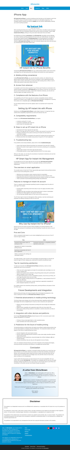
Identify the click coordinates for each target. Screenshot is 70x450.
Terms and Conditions (41, 446)
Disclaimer (27, 446)
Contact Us (37, 8)
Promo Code (27, 429)
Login (27, 8)
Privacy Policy (32, 446)
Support (26, 433)
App (31, 8)
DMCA (47, 8)
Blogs (43, 8)
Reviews (26, 431)
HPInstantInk (35, 4)
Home (22, 8)
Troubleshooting (28, 435)
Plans (26, 427)
